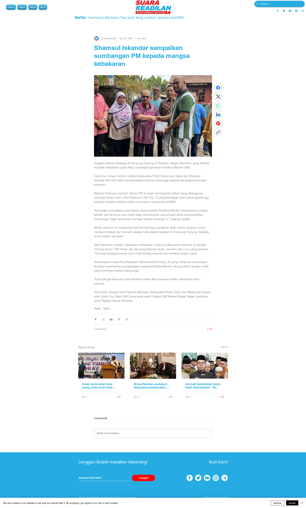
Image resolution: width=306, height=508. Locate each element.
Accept (292, 502)
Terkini (106, 308)
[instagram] (296, 11)
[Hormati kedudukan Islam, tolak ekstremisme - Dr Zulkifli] (205, 366)
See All (224, 346)
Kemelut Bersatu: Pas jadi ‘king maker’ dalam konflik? (136, 17)
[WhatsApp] (218, 105)
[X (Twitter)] (218, 96)
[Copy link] (218, 132)
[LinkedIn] (218, 114)
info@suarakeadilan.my (215, 497)
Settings (277, 502)
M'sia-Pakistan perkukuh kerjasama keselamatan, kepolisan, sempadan (150, 385)
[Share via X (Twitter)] (103, 319)
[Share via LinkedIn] (111, 319)
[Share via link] (118, 319)
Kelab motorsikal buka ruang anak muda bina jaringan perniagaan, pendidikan (97, 385)
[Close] (302, 502)
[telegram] (302, 11)
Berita (98, 308)
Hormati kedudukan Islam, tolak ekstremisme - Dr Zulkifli (203, 385)
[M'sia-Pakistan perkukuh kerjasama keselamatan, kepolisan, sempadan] (153, 366)
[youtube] (290, 11)
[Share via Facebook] (95, 319)
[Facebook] (218, 87)
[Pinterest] (218, 123)
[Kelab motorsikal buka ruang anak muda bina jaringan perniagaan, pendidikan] (101, 366)
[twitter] (284, 11)
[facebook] (278, 11)
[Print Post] (126, 319)
